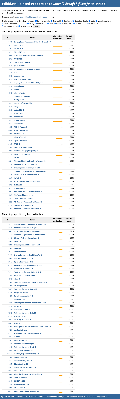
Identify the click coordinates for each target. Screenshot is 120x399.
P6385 (10, 292)
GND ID (17, 157)
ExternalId (57, 21)
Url (57, 23)
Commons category (22, 96)
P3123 (10, 171)
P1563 (10, 195)
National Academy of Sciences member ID (31, 282)
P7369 (10, 313)
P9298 (10, 181)
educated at (19, 76)
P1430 (10, 296)
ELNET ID (17, 306)
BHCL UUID (18, 45)
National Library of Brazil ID (25, 347)
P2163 (10, 144)
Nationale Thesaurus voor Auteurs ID (29, 55)
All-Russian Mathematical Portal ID (28, 202)
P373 (10, 96)
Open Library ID (20, 140)
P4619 (10, 347)
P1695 (10, 127)
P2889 (10, 350)
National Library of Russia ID (25, 289)
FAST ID (17, 144)
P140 (10, 147)
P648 (10, 140)
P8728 (10, 205)
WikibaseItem (80, 23)
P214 (10, 89)
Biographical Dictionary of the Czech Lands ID (32, 42)
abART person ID (21, 130)
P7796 (10, 286)
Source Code (30, 396)
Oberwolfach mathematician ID (26, 174)
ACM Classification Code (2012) (26, 164)
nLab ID (17, 279)
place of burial (20, 137)
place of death (20, 66)
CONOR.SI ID (19, 134)
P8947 (10, 367)
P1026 (10, 330)
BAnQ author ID (20, 357)
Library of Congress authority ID (27, 69)
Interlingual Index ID (22, 320)
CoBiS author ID (20, 377)
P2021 (10, 188)
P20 (10, 66)
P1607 (10, 364)
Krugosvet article (21, 292)
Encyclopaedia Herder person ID (27, 168)
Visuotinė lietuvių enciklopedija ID (28, 374)
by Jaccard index (46, 17)
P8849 (10, 381)
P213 (10, 72)
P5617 (10, 337)
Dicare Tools (10, 396)
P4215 (10, 279)
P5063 (10, 320)
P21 (10, 120)
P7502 (10, 185)
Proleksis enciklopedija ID (24, 343)
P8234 (10, 309)
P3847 (10, 198)
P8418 (10, 174)
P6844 (10, 130)
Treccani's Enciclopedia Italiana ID (27, 333)
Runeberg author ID (22, 384)
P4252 (10, 202)
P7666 (10, 374)
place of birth (19, 93)
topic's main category (23, 154)
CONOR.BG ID (19, 381)
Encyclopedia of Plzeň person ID (27, 181)
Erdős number (20, 188)
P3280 (10, 357)
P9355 (56, 10)
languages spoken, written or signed (28, 83)
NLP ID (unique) (20, 127)
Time (51, 23)
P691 (10, 52)
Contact (41, 396)
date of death (19, 86)
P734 (10, 100)
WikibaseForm (67, 23)
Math (93, 21)
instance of (18, 123)
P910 (10, 154)
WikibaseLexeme (95, 23)
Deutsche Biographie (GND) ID (26, 151)
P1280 (10, 134)
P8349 (10, 343)
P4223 (10, 333)
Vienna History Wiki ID (23, 360)
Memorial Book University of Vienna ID (30, 161)
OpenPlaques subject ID (23, 296)
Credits (20, 396)
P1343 (10, 62)
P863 (10, 178)
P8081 (10, 323)
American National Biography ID (27, 391)
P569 (10, 110)
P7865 (10, 377)
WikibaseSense (26, 26)
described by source (22, 62)
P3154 (10, 384)
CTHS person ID (20, 340)
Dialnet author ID (21, 364)
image (16, 106)
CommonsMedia (43, 21)
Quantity (23, 23)
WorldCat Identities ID (23, 79)
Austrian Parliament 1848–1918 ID (27, 209)
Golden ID (18, 185)
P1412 (10, 83)
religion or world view (23, 147)
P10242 (9, 354)
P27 (10, 103)
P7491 (10, 209)
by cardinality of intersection (28, 17)
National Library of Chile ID (25, 313)
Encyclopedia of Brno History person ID (30, 303)
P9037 (10, 45)
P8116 (10, 303)
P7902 (10, 151)
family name (19, 100)
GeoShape (68, 21)
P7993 (10, 192)
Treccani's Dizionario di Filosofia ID (28, 192)
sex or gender (19, 120)
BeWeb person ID (21, 286)
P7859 (10, 79)
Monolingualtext (104, 21)
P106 (10, 117)
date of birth (19, 110)
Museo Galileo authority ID (25, 367)
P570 (10, 86)
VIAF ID (17, 89)
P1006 (10, 55)
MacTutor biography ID (23, 195)
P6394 (10, 306)
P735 (10, 113)
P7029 (10, 289)
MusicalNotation (10, 23)
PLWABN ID (18, 49)
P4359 (10, 316)
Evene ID (17, 337)
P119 (10, 137)
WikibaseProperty (11, 26)
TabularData (42, 23)
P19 (10, 93)
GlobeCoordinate (81, 21)
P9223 (10, 299)
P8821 (10, 161)
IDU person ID (19, 388)
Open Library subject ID (23, 198)
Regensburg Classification (24, 275)
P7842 (10, 360)
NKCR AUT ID (19, 52)
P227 (10, 157)
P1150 (10, 275)
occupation (18, 117)
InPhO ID (17, 178)
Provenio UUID (20, 299)
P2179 (10, 164)
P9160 (10, 42)
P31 (10, 123)
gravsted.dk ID (20, 316)
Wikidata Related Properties (25, 3)
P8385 (10, 388)
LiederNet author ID (22, 309)
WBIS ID (17, 323)
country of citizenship (23, 103)
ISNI (15, 72)
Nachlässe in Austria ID (23, 205)
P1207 (10, 59)
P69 (10, 76)
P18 (10, 106)
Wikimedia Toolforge (55, 396)
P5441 (10, 168)
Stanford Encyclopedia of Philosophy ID (30, 171)
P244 (10, 69)
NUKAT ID (18, 59)
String (31, 23)
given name (18, 113)
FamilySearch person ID (23, 350)
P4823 (10, 391)
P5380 (10, 282)
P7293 (10, 49)
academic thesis (20, 330)
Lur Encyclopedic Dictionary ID (26, 354)
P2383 (10, 340)
